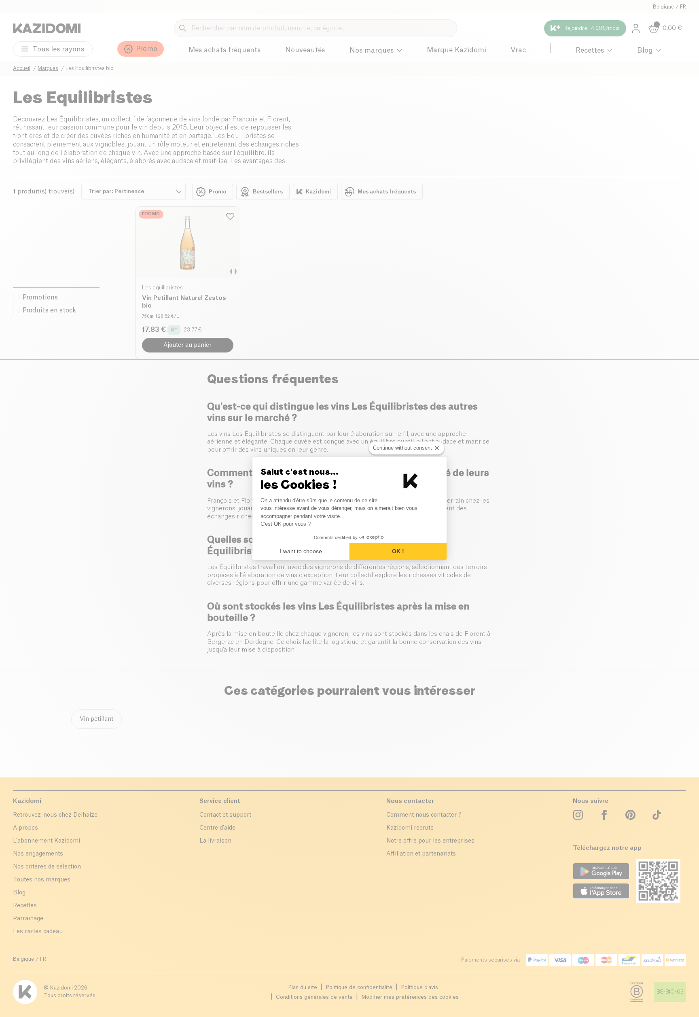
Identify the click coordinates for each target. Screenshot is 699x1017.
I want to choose (301, 551)
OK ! (398, 551)
